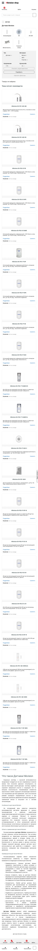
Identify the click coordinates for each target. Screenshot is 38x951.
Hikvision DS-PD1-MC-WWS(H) (19, 666)
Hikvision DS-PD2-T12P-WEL (19, 759)
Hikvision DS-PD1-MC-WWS (19, 697)
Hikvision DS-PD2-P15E (19, 324)
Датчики (9, 55)
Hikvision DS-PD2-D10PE (19, 199)
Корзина (34, 9)
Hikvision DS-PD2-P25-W (19, 572)
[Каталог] (3, 3)
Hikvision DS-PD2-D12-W (19, 603)
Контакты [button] (4, 9)
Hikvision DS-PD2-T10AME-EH (19, 386)
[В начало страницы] (34, 947)
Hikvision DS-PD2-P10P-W (19, 510)
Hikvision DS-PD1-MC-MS (19, 106)
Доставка (18, 942)
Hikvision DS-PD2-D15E (19, 168)
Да (23, 66)
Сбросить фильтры (20, 75)
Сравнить (4, 948)
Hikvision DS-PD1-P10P (19, 261)
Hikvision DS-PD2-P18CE (19, 355)
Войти (19, 9)
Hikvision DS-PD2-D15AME (19, 230)
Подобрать (19, 72)
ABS (23, 57)
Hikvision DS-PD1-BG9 (19, 479)
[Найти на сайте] (34, 15)
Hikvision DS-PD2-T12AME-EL (19, 417)
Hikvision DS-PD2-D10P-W (19, 635)
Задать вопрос (37, 475)
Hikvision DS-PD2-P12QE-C (19, 448)
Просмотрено (27, 948)
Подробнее (6, 114)
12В (7, 66)
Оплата (12, 942)
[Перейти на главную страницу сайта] (14, 3)
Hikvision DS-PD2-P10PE (19, 292)
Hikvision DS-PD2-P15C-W (19, 541)
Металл (24, 55)
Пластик (25, 60)
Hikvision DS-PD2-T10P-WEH (19, 728)
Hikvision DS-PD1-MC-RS (19, 137)
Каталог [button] (5, 942)
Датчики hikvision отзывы (19, 934)
